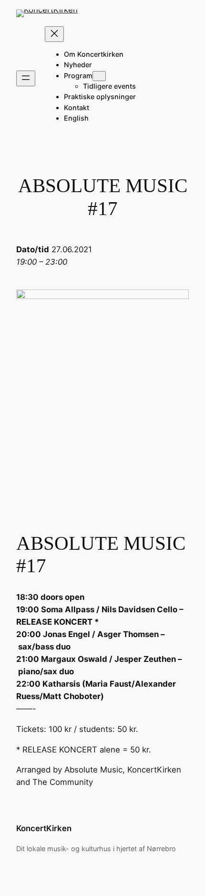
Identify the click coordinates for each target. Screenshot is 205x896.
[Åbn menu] (25, 78)
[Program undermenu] (99, 76)
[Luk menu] (54, 34)
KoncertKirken (44, 828)
